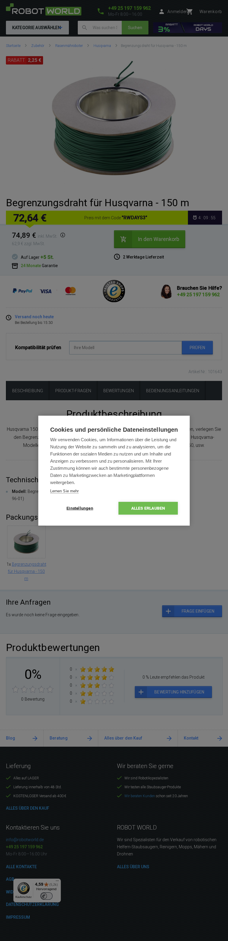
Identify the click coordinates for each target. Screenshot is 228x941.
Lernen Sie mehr (64, 491)
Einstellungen (79, 508)
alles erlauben (148, 508)
